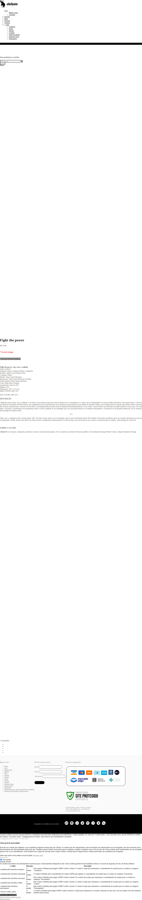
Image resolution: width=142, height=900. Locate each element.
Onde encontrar (14, 35)
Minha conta (13, 13)
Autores (7, 23)
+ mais (6, 25)
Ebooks (7, 17)
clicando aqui (38, 855)
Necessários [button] (4, 857)
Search (2, 63)
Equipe (11, 31)
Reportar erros (14, 37)
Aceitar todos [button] (23, 839)
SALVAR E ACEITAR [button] (8, 895)
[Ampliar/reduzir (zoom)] (2, 897)
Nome (36, 772)
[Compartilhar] (13, 897)
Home (6, 766)
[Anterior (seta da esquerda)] (2, 899)
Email (36, 767)
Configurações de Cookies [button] (9, 839)
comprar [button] (24, 494)
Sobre (11, 29)
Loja (6, 11)
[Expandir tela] (7, 897)
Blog (6, 19)
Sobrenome (38, 776)
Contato (11, 33)
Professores (13, 39)
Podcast (7, 21)
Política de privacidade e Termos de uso (16, 791)
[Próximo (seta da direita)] (7, 899)
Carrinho (12, 15)
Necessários (7, 860)
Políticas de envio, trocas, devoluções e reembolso (19, 789)
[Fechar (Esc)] (18, 897)
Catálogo (12, 27)
